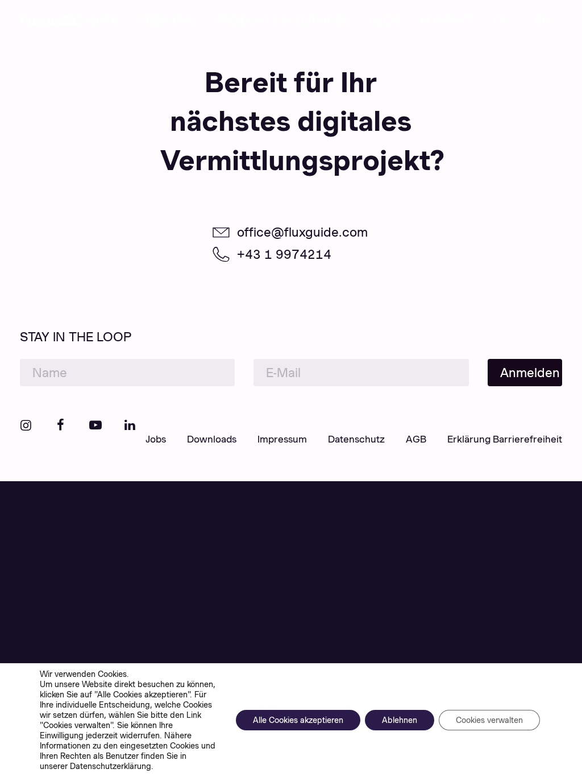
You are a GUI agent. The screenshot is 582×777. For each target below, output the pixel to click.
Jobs (156, 439)
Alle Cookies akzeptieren (298, 720)
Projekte (89, 20)
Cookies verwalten (489, 720)
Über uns (167, 20)
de (501, 20)
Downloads (211, 439)
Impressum (282, 439)
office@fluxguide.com (302, 232)
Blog (385, 20)
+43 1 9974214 (284, 254)
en (543, 20)
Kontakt (447, 20)
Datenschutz (356, 439)
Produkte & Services (283, 20)
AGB (416, 439)
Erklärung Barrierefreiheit (504, 439)
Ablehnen (399, 720)
